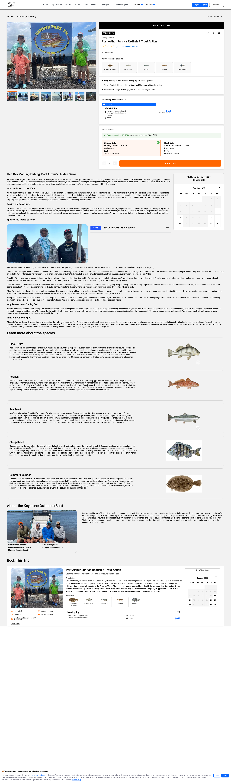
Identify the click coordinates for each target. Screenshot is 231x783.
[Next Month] (219, 187)
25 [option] (180, 224)
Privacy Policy (76, 780)
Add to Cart (170, 163)
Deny (217, 775)
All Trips (10, 16)
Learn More (15, 624)
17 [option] (217, 211)
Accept (225, 775)
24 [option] (217, 218)
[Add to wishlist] (208, 33)
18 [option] (180, 218)
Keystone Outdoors (38, 775)
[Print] (219, 33)
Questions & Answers (130, 47)
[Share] (213, 33)
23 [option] (211, 218)
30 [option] (211, 224)
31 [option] (217, 224)
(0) (117, 47)
